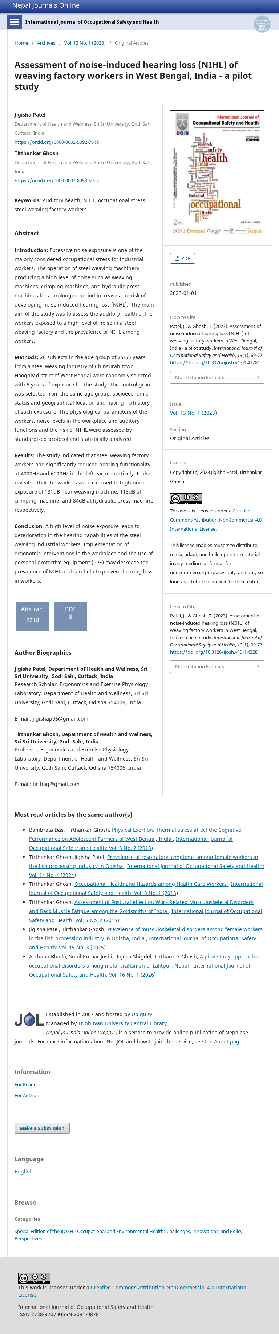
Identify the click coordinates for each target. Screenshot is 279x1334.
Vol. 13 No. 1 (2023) (85, 43)
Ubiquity (142, 1014)
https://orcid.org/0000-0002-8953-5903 (57, 180)
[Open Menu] (14, 22)
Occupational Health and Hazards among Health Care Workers (151, 883)
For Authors (27, 1095)
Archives (46, 43)
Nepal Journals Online (46, 5)
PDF (185, 258)
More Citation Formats (199, 377)
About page (228, 1041)
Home (21, 43)
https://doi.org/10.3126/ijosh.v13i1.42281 (215, 362)
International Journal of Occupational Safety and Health (92, 22)
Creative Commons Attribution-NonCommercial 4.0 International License (216, 519)
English (24, 1171)
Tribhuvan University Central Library (122, 1023)
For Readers (27, 1084)
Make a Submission (42, 1128)
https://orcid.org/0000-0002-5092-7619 (57, 141)
